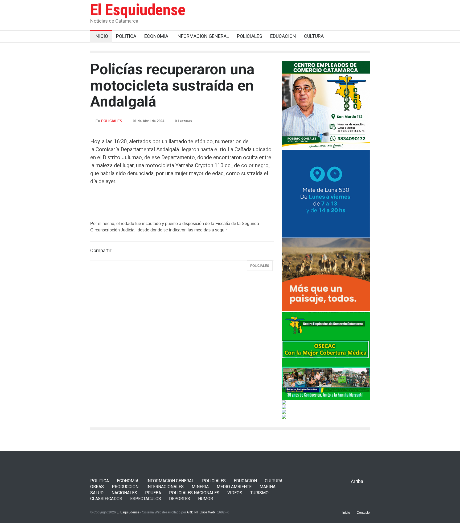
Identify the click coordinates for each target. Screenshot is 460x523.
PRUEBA (153, 492)
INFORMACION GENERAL (170, 480)
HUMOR (205, 498)
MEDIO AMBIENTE (234, 486)
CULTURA (273, 480)
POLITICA (99, 480)
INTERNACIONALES (165, 486)
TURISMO (259, 492)
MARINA (268, 486)
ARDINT (201, 512)
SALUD (97, 492)
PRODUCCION (125, 486)
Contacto (363, 512)
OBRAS (97, 486)
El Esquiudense (138, 9)
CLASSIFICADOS (106, 498)
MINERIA (200, 486)
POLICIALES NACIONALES (194, 492)
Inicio (346, 512)
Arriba (357, 481)
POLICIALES (111, 121)
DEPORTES (179, 498)
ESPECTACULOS (145, 498)
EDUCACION (245, 480)
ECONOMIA (127, 480)
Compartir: (101, 250)
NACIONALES (124, 492)
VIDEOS (234, 492)
